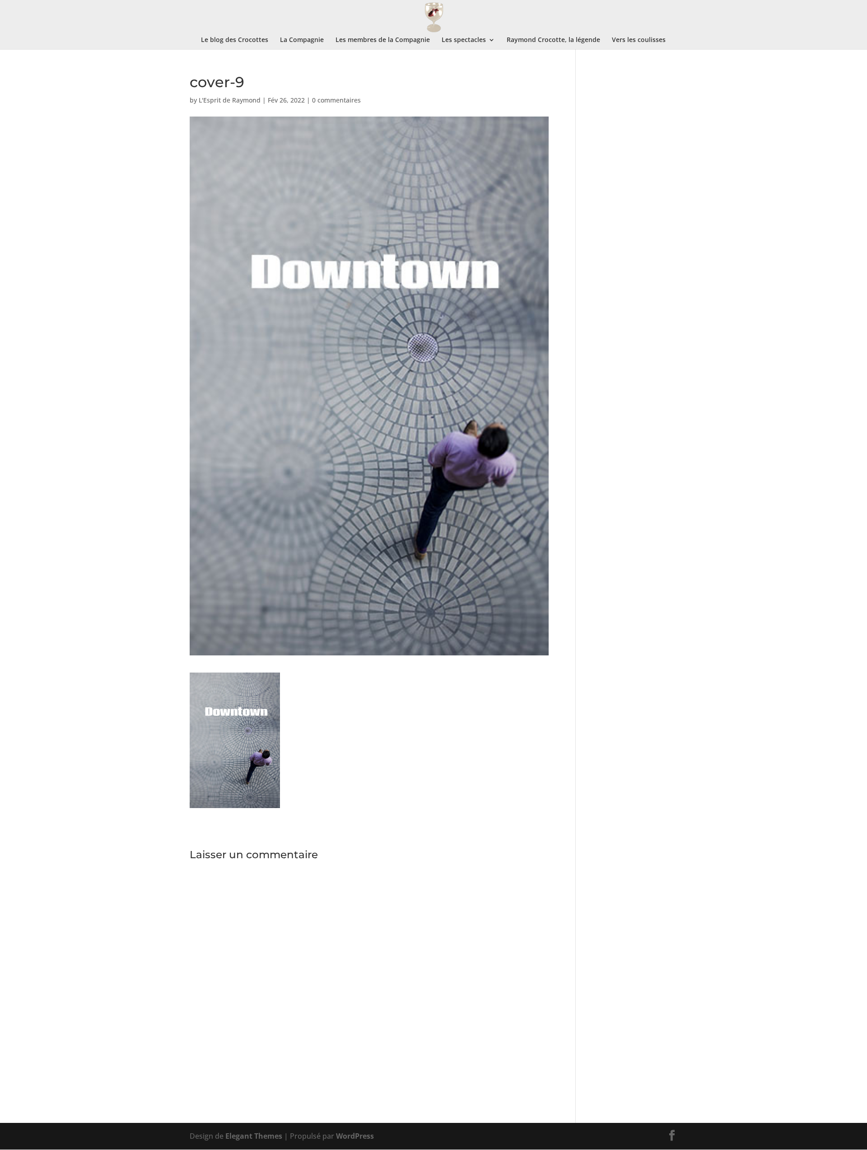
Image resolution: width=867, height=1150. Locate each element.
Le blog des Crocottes (234, 40)
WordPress (355, 1136)
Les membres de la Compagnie (383, 40)
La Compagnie (302, 40)
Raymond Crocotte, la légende (553, 40)
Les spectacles (464, 40)
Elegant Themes (253, 1136)
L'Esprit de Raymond (230, 100)
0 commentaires (336, 100)
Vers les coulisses (639, 40)
